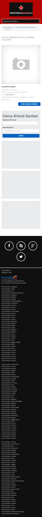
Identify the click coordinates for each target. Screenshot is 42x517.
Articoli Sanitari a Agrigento (9, 287)
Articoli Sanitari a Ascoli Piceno (10, 444)
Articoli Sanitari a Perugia (9, 411)
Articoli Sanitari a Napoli (8, 328)
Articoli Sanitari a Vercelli (9, 358)
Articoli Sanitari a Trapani (9, 430)
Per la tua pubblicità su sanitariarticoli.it (13, 281)
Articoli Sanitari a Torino (8, 352)
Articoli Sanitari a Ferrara (9, 309)
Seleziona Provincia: (10, 120)
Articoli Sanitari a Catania (9, 456)
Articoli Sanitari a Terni (8, 505)
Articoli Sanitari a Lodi (8, 397)
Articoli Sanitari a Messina (9, 479)
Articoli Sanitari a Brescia (9, 374)
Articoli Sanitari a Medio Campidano (12, 401)
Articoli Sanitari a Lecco (8, 473)
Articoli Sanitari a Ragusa (9, 417)
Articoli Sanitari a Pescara (9, 336)
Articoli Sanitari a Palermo (9, 409)
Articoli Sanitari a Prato (8, 340)
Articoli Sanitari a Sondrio (9, 503)
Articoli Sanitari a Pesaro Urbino (11, 489)
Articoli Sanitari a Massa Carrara (11, 477)
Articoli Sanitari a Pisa (8, 491)
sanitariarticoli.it (6, 270)
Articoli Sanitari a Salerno (9, 346)
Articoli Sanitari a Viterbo (9, 438)
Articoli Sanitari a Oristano (9, 485)
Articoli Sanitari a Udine (8, 509)
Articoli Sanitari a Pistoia (8, 338)
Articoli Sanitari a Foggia (8, 464)
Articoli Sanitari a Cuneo (8, 307)
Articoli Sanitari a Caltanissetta (10, 377)
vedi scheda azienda (29, 104)
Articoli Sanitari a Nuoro (8, 483)
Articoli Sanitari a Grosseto (9, 391)
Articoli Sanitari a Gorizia (9, 313)
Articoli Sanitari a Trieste (8, 432)
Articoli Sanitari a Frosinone (9, 389)
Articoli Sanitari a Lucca (8, 475)
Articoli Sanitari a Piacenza (9, 413)
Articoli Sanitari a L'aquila (9, 393)
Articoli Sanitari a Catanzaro (9, 303)
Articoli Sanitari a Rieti (8, 497)
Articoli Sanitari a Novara (9, 405)
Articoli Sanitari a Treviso (9, 354)
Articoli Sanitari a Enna (8, 385)
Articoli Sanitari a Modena (9, 403)
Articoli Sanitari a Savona (9, 501)
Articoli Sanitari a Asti (8, 291)
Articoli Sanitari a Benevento (10, 448)
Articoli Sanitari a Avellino (9, 368)
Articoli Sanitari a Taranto (9, 350)
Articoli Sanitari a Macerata (9, 321)
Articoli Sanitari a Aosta (8, 289)
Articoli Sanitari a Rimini (8, 344)
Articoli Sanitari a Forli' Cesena (10, 311)
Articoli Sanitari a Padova (9, 332)
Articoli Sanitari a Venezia (9, 434)
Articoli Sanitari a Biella (8, 372)
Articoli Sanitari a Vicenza (9, 360)
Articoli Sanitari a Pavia (8, 334)
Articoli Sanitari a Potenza (9, 493)
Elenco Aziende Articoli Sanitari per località (14, 283)
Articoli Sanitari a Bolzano (9, 297)
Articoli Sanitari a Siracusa (9, 426)
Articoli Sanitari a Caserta (9, 379)
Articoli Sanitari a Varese (8, 356)
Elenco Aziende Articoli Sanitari (26, 27)
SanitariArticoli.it (8, 27)
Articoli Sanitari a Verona (9, 436)
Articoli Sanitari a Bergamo (9, 295)
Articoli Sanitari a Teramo (9, 428)
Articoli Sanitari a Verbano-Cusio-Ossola (13, 511)
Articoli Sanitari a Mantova (9, 399)
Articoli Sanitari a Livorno (9, 319)
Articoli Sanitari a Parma (8, 487)
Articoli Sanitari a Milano (8, 326)
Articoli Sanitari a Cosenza (9, 305)
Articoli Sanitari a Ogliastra (9, 330)
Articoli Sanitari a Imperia (9, 468)
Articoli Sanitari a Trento (8, 507)
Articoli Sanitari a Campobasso (10, 454)
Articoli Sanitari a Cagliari (9, 299)
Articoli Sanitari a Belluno (9, 370)
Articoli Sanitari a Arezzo (8, 366)
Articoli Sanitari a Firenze (9, 387)
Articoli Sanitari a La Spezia (9, 470)
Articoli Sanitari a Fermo (8, 462)
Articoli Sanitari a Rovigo (8, 499)
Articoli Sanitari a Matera (9, 324)
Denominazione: (8, 127)
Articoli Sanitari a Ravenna (9, 495)
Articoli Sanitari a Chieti (8, 381)
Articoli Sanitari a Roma (8, 422)
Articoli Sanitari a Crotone (9, 460)
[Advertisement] (18, 154)
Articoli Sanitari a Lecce (8, 395)
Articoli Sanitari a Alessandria (10, 364)
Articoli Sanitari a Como (8, 458)
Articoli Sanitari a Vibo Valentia (10, 514)
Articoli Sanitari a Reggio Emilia (10, 420)
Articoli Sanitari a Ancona (9, 442)
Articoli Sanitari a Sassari (9, 424)
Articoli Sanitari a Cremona (9, 383)
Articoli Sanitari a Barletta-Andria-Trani (13, 293)
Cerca (21, 136)
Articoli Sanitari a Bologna (9, 450)
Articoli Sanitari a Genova (9, 466)
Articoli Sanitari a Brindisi (9, 452)
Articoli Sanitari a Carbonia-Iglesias (11, 301)
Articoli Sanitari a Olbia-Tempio (10, 407)
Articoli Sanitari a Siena (8, 348)
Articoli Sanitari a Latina (8, 317)
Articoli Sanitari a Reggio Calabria (11, 342)
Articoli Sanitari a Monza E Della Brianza (13, 481)
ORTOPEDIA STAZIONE (8, 87)
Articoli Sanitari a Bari (8, 446)
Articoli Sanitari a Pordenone (10, 415)
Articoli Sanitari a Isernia (8, 315)
